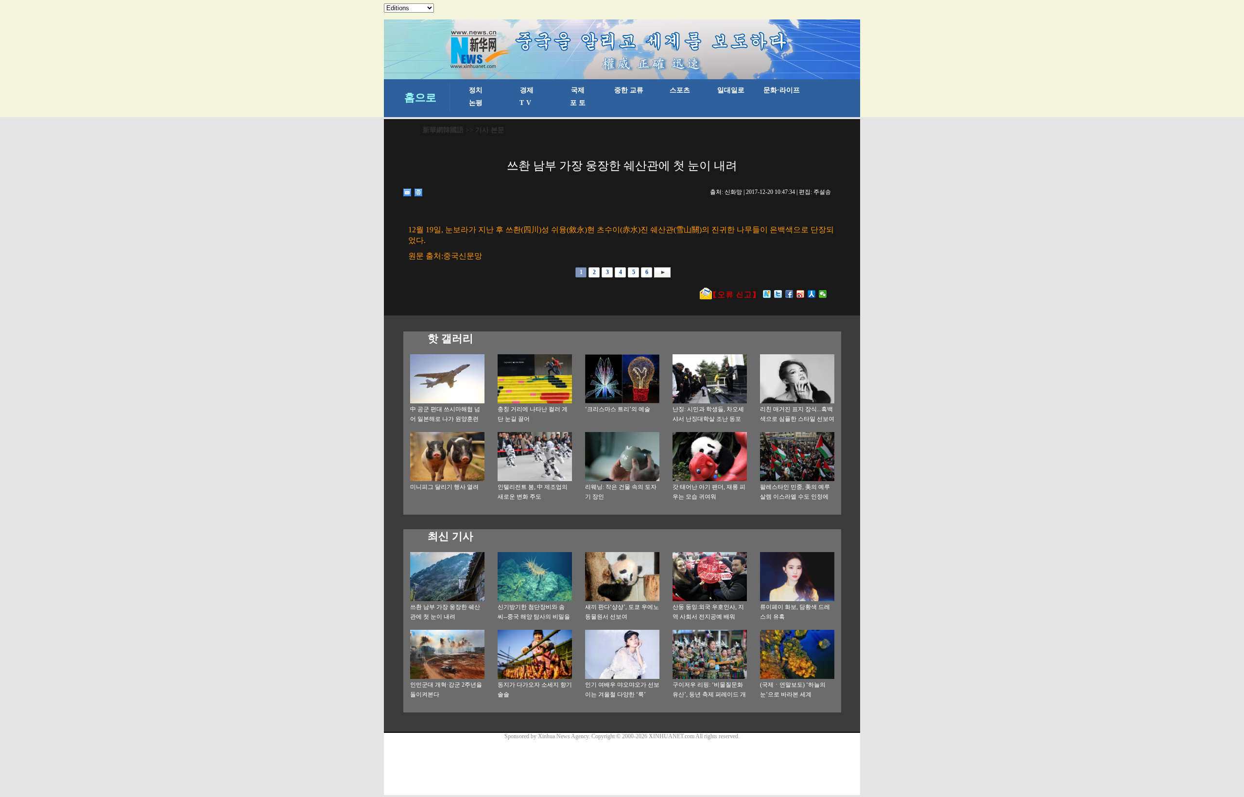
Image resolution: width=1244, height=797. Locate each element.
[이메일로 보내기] (407, 192)
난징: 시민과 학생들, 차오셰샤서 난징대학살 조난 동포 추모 (708, 419)
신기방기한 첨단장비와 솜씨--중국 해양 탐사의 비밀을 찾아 (534, 617)
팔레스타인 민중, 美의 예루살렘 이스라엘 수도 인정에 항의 (795, 497)
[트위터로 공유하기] (778, 294)
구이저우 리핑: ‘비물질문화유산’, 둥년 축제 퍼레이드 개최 (709, 694)
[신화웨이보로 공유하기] (767, 294)
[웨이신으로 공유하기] (823, 294)
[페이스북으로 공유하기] (789, 294)
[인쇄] (419, 192)
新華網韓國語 (443, 130)
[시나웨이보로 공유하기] (800, 294)
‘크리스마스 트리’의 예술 (617, 409)
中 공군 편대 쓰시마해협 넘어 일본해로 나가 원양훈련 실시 (445, 419)
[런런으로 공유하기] (812, 294)
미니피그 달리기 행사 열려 (444, 487)
